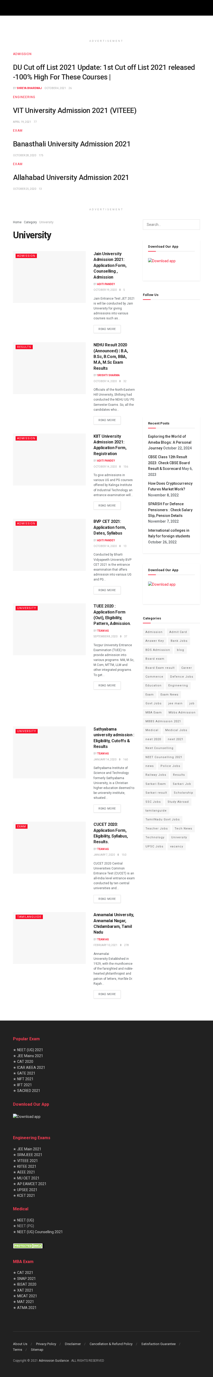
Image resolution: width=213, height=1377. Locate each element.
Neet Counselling (159, 748)
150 (124, 854)
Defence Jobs (181, 676)
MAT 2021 (25, 1302)
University (46, 222)
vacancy (176, 846)
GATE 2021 (26, 1073)
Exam (18, 130)
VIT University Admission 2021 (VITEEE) (74, 110)
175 (41, 155)
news (149, 766)
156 (125, 466)
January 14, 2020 (105, 759)
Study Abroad (178, 802)
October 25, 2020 (24, 188)
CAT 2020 (24, 1061)
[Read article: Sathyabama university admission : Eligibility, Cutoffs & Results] (49, 752)
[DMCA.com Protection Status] (28, 1245)
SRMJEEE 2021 (29, 1155)
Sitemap (37, 1350)
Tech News (183, 828)
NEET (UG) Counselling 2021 (40, 1232)
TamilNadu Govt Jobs (162, 819)
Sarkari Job (182, 784)
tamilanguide (29, 917)
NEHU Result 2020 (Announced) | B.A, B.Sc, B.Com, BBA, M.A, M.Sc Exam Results (111, 356)
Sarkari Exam (155, 784)
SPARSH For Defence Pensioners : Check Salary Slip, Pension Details (170, 510)
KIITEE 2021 (26, 1166)
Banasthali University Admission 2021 (72, 144)
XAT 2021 (25, 1290)
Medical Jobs (176, 730)
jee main (175, 703)
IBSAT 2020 (26, 1284)
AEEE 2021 (26, 1172)
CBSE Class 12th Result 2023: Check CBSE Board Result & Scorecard (169, 463)
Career (186, 668)
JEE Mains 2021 (30, 1056)
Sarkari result (156, 792)
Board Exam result (160, 668)
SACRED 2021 (28, 1091)
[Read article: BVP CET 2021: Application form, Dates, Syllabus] (49, 545)
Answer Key (154, 641)
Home (17, 222)
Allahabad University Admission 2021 (71, 177)
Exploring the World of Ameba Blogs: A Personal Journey (169, 442)
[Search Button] (195, 224)
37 (125, 636)
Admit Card (178, 632)
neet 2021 (175, 739)
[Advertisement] (74, 706)
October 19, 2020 (105, 289)
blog (180, 650)
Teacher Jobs (156, 828)
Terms (17, 1350)
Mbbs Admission (182, 712)
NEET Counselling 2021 (163, 757)
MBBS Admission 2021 (163, 721)
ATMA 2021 (27, 1307)
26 (70, 88)
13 (40, 188)
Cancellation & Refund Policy (111, 1344)
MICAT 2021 (27, 1296)
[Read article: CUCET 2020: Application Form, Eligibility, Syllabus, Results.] (49, 848)
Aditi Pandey (106, 284)
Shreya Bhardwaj (29, 88)
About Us (20, 1344)
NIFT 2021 (25, 1079)
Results (24, 347)
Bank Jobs (179, 641)
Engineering (24, 97)
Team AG (103, 630)
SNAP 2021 (26, 1278)
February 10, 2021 (105, 945)
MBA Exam (153, 712)
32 (125, 381)
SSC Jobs (153, 802)
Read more (109, 328)
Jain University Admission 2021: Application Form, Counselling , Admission (110, 265)
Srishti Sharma (108, 375)
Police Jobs (170, 766)
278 (126, 945)
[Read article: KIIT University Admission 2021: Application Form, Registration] (49, 459)
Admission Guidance (54, 1360)
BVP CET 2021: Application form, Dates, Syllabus (110, 527)
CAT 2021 (25, 1273)
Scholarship (183, 792)
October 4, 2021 (55, 88)
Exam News (169, 694)
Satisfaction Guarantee (158, 1344)
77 (35, 121)
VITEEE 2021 (27, 1160)
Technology (154, 837)
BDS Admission (157, 650)
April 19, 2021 (22, 121)
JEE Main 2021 (29, 1149)
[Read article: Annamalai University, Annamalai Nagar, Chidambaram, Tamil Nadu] (49, 938)
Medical (151, 730)
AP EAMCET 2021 (31, 1184)
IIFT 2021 (24, 1085)
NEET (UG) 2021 (30, 1050)
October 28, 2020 (24, 155)
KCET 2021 (26, 1195)
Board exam (154, 658)
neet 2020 (153, 739)
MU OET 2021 (28, 1178)
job (192, 703)
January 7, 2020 (104, 854)
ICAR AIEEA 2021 (31, 1067)
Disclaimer (73, 1344)
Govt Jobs (153, 703)
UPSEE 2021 (27, 1189)
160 (125, 759)
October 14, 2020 (105, 381)
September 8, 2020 (105, 636)
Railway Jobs (155, 775)
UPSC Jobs (154, 846)
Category (30, 222)
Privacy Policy (46, 1344)
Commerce (154, 676)
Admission (22, 54)
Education (153, 685)
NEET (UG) (25, 1220)
